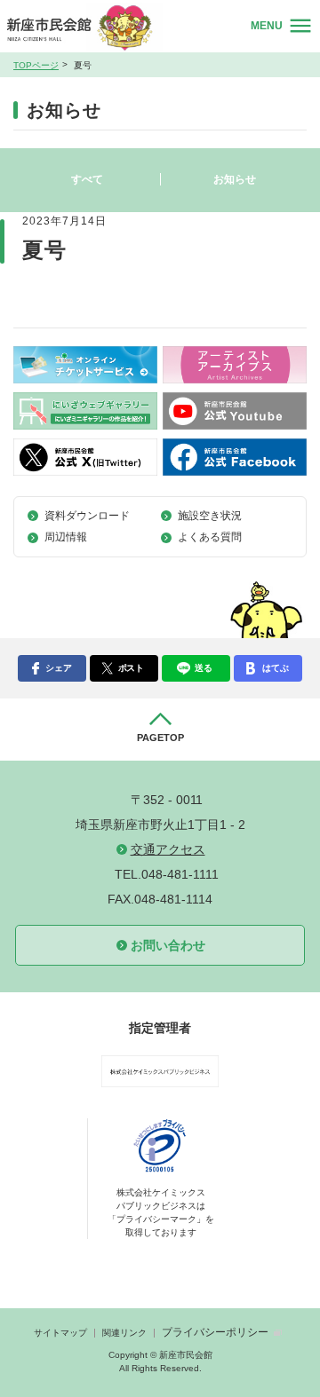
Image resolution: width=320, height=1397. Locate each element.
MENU (267, 26)
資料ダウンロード (87, 515)
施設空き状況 (210, 515)
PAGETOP (160, 737)
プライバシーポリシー (215, 1332)
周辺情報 (65, 537)
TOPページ (36, 65)
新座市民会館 (88, 26)
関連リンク (124, 1333)
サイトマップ (60, 1333)
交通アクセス (168, 849)
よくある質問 (210, 537)
